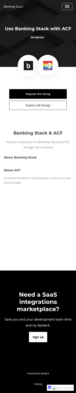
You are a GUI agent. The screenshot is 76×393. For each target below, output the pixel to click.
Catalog (38, 384)
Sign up (38, 337)
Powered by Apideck (38, 373)
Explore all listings (38, 105)
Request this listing (38, 94)
